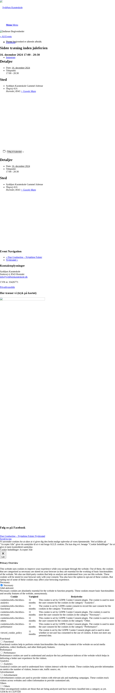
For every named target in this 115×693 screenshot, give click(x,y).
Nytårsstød (12, 260)
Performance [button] (6, 649)
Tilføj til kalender (14, 152)
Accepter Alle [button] (25, 549)
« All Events (6, 36)
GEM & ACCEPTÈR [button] (10, 691)
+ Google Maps (28, 91)
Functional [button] (5, 638)
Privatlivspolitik (7, 287)
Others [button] (3, 683)
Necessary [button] (5, 582)
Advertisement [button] (7, 672)
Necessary (8, 585)
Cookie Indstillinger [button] (9, 549)
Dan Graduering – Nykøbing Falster (24, 257)
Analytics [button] (4, 661)
